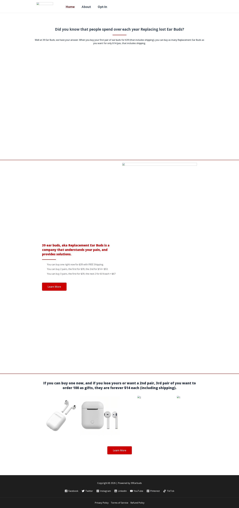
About (86, 6)
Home (70, 6)
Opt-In (102, 6)
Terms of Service (119, 502)
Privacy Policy (102, 502)
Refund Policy (137, 502)
